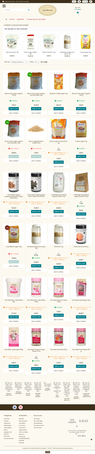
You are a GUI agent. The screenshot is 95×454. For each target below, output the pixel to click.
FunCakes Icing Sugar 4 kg (81, 300)
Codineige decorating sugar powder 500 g (81, 195)
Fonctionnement (9, 438)
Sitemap (21, 443)
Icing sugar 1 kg (86, 52)
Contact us (22, 428)
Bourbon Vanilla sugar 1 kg (58, 93)
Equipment (7, 423)
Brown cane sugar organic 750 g (81, 94)
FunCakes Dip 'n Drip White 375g (36, 301)
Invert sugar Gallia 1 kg (30, 53)
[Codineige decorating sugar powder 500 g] (81, 182)
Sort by (7, 62)
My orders (37, 419)
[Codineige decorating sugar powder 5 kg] (58, 182)
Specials (21, 419)
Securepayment (9, 394)
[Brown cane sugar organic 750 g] (81, 81)
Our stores (22, 425)
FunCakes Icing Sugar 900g (14, 349)
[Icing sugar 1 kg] (85, 41)
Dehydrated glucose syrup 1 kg (67, 53)
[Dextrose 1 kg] (58, 234)
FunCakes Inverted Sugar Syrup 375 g (36, 350)
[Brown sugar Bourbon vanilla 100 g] (36, 129)
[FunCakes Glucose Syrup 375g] (58, 287)
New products (23, 421)
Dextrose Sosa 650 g (81, 247)
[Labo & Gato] (47, 10)
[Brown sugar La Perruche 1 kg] (58, 129)
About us (21, 434)
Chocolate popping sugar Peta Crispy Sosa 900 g (36, 195)
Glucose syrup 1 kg (12, 52)
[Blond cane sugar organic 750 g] (14, 81)
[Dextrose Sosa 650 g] (81, 234)
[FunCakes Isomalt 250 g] (58, 337)
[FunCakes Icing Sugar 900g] (14, 337)
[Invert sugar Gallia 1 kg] (30, 41)
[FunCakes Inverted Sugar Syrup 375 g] (36, 337)
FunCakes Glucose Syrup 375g (58, 301)
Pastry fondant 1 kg (48, 52)
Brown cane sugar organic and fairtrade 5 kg (14, 142)
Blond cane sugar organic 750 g (14, 94)
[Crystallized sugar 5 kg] (14, 234)
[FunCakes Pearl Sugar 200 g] (81, 337)
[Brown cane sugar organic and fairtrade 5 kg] (14, 129)
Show (32, 62)
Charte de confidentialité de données (24, 438)
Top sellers (22, 423)
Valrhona (6, 419)
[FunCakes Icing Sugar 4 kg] (81, 287)
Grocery (6, 421)
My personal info (39, 425)
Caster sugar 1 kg (81, 141)
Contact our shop (23, 1)
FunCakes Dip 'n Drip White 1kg (14, 301)
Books (5, 430)
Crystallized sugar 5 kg (14, 247)
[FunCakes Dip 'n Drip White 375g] (36, 287)
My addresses (38, 423)
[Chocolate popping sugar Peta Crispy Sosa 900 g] (36, 182)
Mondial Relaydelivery (37, 395)
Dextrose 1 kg (58, 247)
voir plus (82, 436)
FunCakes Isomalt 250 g (58, 349)
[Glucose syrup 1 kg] (12, 41)
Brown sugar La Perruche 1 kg (58, 142)
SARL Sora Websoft (41, 448)
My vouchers (37, 428)
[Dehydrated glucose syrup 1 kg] (67, 41)
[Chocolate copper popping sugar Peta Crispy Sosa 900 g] (14, 182)
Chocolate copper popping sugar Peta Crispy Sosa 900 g (14, 196)
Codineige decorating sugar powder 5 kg (58, 195)
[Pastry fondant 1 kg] (49, 41)
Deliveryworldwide (18, 392)
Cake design (7, 428)
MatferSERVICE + (76, 397)
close (48, 452)
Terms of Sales (23, 432)
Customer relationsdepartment (87, 395)
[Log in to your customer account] (90, 1)
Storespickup (28, 394)
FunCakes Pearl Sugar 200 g (81, 350)
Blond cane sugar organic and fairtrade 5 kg (36, 94)
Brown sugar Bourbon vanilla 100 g (36, 142)
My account (38, 415)
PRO (74, 1)
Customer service (9, 1)
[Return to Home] (6, 19)
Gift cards (57, 396)
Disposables (7, 425)
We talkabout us (67, 399)
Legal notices (23, 430)
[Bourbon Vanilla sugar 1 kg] (58, 81)
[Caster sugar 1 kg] (81, 129)
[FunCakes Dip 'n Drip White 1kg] (14, 287)
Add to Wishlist (13, 113)
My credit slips (38, 421)
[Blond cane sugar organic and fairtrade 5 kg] (36, 81)
